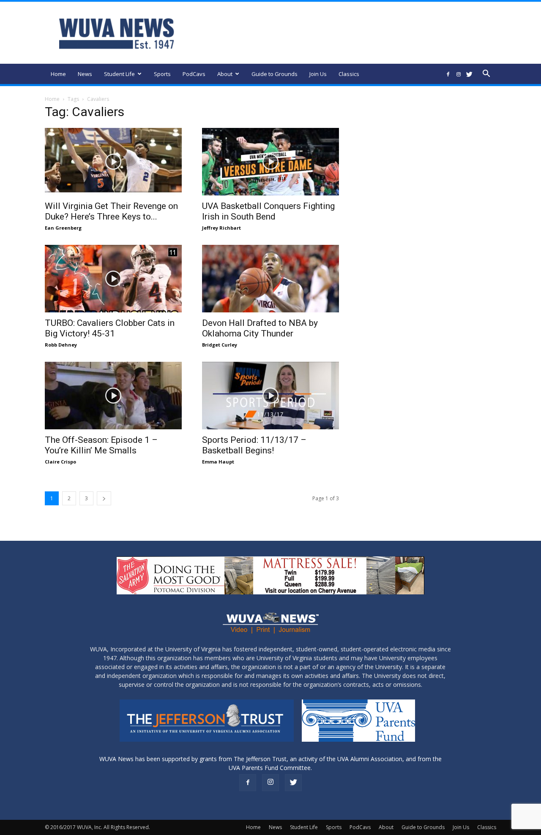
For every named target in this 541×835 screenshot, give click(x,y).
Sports (162, 74)
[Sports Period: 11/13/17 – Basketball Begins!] (270, 395)
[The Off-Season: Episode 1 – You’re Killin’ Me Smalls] (113, 395)
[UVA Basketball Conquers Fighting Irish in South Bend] (270, 161)
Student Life (119, 74)
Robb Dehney (61, 345)
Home (58, 74)
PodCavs (194, 74)
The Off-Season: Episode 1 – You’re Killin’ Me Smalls (101, 445)
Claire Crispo (60, 461)
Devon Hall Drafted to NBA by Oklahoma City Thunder (260, 328)
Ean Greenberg (63, 228)
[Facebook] (448, 74)
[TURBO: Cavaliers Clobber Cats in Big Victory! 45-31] (113, 278)
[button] (486, 74)
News (85, 74)
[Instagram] (458, 74)
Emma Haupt (218, 461)
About (224, 74)
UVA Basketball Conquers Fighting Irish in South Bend (268, 211)
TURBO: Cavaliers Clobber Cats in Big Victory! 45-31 (110, 328)
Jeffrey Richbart (221, 228)
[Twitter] (469, 74)
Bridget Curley (219, 345)
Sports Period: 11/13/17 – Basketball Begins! (254, 445)
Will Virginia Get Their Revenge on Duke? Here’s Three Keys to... (111, 211)
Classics (349, 74)
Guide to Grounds (274, 74)
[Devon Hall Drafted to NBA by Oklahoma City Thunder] (270, 278)
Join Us (318, 74)
